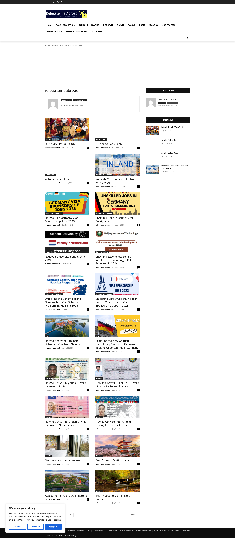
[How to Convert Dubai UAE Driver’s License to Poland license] (117, 369)
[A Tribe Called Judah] (117, 129)
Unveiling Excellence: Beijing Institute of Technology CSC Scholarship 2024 (113, 260)
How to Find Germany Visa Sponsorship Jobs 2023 (61, 219)
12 (70, 515)
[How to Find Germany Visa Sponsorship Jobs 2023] (67, 203)
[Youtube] (188, 2)
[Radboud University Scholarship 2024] (67, 242)
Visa (47, 336)
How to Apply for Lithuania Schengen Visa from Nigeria (62, 342)
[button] (187, 38)
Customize (18, 526)
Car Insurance (101, 139)
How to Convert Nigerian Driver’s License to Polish (65, 384)
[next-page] (75, 515)
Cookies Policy (173, 531)
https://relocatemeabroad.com (72, 105)
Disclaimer (99, 531)
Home (47, 45)
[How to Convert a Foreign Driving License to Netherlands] (67, 407)
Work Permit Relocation (104, 175)
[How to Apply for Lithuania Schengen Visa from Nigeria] (67, 326)
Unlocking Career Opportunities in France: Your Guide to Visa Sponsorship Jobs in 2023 (116, 302)
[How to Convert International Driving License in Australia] (117, 407)
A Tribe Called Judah (108, 144)
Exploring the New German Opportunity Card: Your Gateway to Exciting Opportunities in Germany (116, 344)
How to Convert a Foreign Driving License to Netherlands (65, 423)
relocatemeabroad (52, 148)
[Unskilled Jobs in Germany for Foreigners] (117, 203)
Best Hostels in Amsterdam (62, 460)
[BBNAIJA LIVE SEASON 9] (67, 129)
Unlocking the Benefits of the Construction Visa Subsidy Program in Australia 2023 (63, 302)
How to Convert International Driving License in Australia (113, 423)
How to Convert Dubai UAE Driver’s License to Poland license (117, 384)
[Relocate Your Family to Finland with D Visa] (117, 165)
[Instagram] (177, 2)
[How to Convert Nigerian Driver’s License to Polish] (67, 369)
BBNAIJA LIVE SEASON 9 (61, 144)
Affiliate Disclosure (126, 531)
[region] (35, 518)
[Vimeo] (184, 2)
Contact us (186, 531)
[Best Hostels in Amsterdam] (67, 446)
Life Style (49, 139)
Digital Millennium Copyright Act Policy (151, 531)
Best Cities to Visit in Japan (112, 460)
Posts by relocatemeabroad (71, 45)
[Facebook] (173, 2)
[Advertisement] (137, 14)
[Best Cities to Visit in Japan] (117, 446)
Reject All (35, 526)
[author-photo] (54, 104)
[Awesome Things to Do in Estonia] (67, 481)
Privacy (89, 531)
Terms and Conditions (75, 531)
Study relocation (51, 252)
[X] (181, 2)
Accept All (53, 526)
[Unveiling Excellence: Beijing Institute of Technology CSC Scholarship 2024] (117, 242)
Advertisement (111, 531)
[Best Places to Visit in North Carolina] (117, 481)
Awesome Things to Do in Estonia (66, 495)
